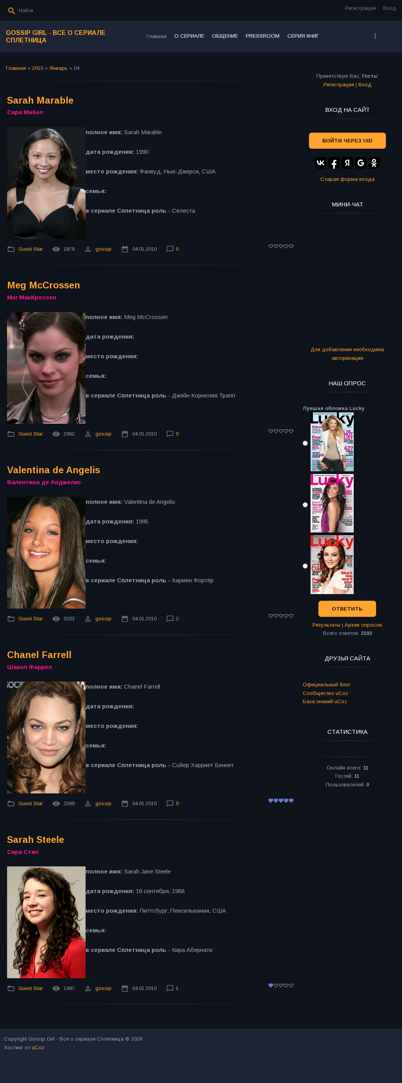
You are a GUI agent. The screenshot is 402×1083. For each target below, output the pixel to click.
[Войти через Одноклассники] (374, 163)
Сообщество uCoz (325, 693)
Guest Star (30, 249)
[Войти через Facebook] (334, 163)
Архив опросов (363, 625)
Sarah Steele (35, 839)
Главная (16, 68)
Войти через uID (347, 141)
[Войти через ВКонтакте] (321, 163)
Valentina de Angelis (53, 470)
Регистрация (360, 8)
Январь (58, 68)
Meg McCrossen (43, 285)
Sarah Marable (40, 100)
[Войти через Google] (361, 163)
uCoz (38, 1047)
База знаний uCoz (325, 701)
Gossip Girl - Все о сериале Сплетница (56, 36)
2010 (37, 68)
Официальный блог (327, 684)
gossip (103, 249)
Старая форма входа (347, 179)
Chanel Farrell (39, 654)
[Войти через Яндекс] (347, 163)
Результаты (326, 625)
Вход (389, 8)
